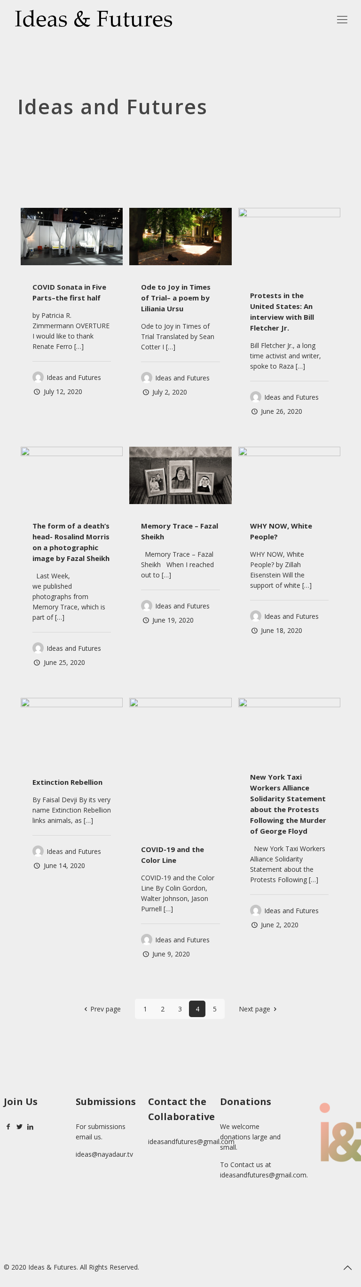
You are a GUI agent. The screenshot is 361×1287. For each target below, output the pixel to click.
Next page (254, 1008)
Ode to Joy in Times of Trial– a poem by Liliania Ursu (176, 297)
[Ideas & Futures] (93, 19)
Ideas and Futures (74, 377)
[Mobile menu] (342, 19)
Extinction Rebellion (67, 782)
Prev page (105, 1008)
